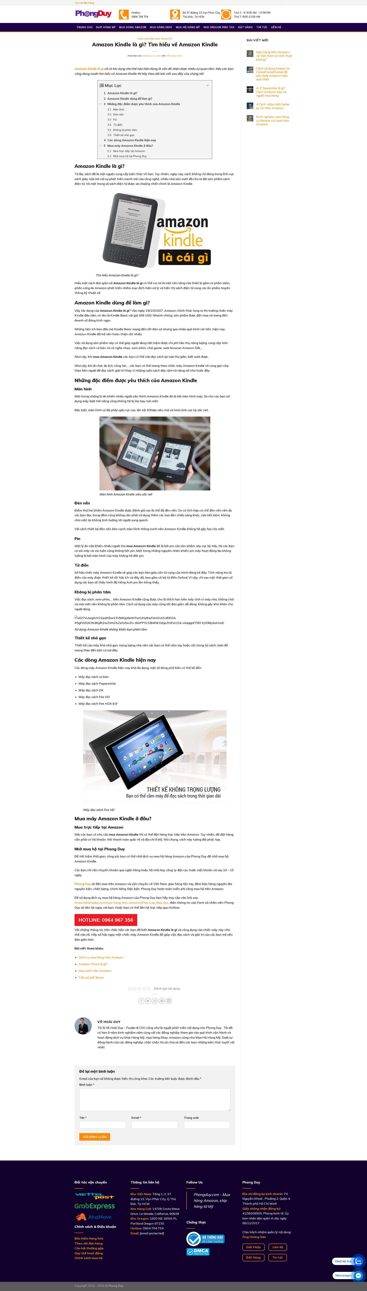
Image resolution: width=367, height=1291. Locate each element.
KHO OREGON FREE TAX (219, 27)
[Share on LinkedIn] (169, 1001)
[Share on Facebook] (141, 1001)
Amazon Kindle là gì (89, 69)
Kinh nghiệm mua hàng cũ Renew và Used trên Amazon (272, 120)
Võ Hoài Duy (174, 56)
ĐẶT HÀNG (245, 27)
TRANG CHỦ (84, 27)
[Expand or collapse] (207, 85)
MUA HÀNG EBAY (161, 27)
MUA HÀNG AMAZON (132, 27)
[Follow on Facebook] (287, 3)
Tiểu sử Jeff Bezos (91, 977)
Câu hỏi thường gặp (89, 1248)
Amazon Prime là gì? (93, 964)
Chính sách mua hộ (88, 1258)
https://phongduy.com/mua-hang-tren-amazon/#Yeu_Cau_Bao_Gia (121, 902)
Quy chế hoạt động (89, 1253)
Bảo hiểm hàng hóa (89, 1238)
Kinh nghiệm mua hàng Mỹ (155, 39)
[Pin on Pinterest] (162, 1001)
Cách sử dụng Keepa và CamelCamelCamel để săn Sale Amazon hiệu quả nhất (272, 74)
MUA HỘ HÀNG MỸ (188, 27)
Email (136, 1118)
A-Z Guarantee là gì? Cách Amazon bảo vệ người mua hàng (271, 91)
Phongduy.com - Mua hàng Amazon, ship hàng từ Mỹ (212, 1200)
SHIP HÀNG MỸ (105, 27)
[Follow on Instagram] (290, 3)
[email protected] (152, 1233)
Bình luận (86, 1084)
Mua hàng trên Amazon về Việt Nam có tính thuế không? (274, 55)
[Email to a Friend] (155, 1001)
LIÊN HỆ (276, 27)
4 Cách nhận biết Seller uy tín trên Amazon (273, 106)
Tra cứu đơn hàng (84, 2)
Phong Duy (83, 884)
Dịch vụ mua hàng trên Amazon (101, 957)
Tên (83, 1118)
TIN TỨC (261, 27)
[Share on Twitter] (148, 1001)
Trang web (191, 1118)
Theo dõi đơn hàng (89, 1243)
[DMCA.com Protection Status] (197, 1251)
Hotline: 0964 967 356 (106, 920)
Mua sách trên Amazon (95, 971)
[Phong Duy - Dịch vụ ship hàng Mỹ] (94, 14)
